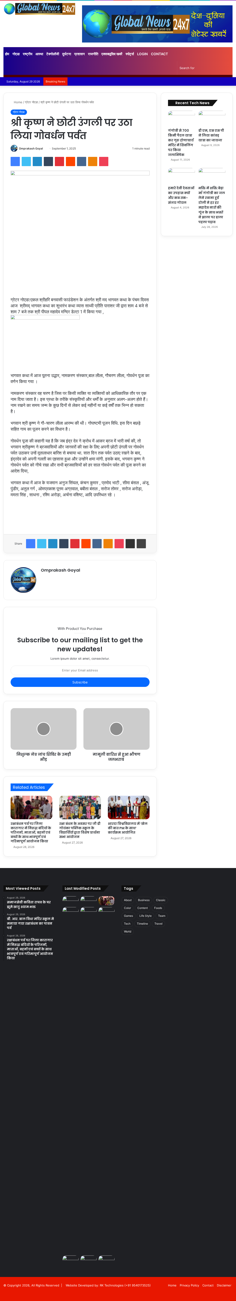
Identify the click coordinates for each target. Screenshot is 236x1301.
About (128, 900)
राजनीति (93, 54)
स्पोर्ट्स (130, 54)
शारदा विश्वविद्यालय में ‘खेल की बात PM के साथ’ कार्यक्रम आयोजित (128, 828)
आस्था (39, 54)
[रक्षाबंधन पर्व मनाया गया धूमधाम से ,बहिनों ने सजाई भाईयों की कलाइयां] (88, 911)
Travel (158, 923)
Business (144, 900)
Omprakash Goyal (31, 148)
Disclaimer (224, 1285)
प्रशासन (79, 54)
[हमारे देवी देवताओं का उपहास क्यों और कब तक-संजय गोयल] (181, 175)
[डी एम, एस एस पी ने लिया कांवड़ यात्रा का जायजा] (211, 118)
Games (128, 915)
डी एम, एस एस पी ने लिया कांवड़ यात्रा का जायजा (211, 135)
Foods (158, 908)
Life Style (145, 915)
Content (142, 908)
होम (7, 54)
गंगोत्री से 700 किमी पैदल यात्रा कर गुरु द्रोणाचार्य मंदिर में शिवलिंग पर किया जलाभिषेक (181, 142)
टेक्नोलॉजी (52, 54)
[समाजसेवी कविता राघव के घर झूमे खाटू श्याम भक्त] (70, 900)
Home (17, 102)
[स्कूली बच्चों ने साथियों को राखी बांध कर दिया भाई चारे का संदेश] (106, 1259)
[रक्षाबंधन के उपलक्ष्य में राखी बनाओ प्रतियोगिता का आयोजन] (70, 1080)
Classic (160, 900)
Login (142, 54)
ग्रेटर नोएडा (31, 102)
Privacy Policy (189, 1285)
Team (161, 915)
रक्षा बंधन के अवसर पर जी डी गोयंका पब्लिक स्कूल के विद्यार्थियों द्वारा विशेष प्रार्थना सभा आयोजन (79, 830)
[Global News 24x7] (39, 9)
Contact (159, 54)
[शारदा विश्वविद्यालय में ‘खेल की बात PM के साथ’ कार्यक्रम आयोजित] (129, 807)
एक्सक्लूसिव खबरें (111, 54)
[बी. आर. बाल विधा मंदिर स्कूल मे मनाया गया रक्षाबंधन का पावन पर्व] (88, 900)
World (127, 931)
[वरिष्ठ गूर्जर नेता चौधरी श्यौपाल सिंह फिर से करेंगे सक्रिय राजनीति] (106, 911)
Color (127, 908)
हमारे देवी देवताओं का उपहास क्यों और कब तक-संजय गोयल (181, 195)
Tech (127, 923)
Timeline (142, 923)
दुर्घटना (66, 54)
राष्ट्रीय (27, 54)
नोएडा (16, 54)
